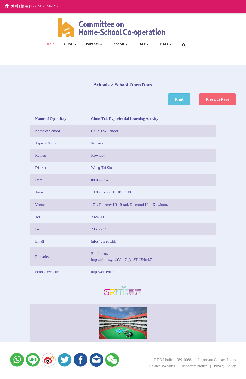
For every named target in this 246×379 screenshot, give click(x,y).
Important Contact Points (217, 360)
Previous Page (217, 99)
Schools (118, 44)
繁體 (14, 6)
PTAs (141, 44)
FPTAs (163, 44)
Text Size (37, 6)
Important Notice (194, 366)
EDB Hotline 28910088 (173, 360)
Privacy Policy (225, 366)
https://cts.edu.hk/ (104, 272)
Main (50, 44)
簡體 (24, 6)
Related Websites (162, 366)
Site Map (53, 6)
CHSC (68, 44)
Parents (92, 44)
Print (179, 99)
